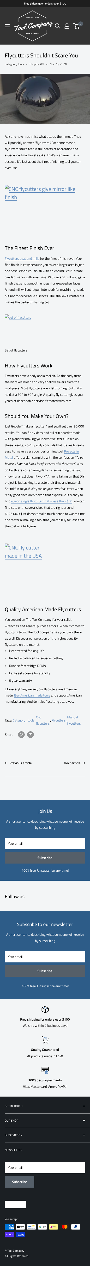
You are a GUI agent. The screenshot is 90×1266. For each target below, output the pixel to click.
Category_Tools (14, 64)
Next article (72, 762)
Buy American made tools (32, 695)
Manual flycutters (74, 720)
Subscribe (45, 857)
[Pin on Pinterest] (21, 734)
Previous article (21, 762)
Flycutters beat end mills (22, 258)
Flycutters (59, 720)
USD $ (11, 1204)
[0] (77, 26)
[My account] (67, 26)
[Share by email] (30, 734)
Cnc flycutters (43, 720)
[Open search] (57, 26)
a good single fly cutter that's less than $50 (41, 500)
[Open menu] (7, 26)
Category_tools (24, 720)
